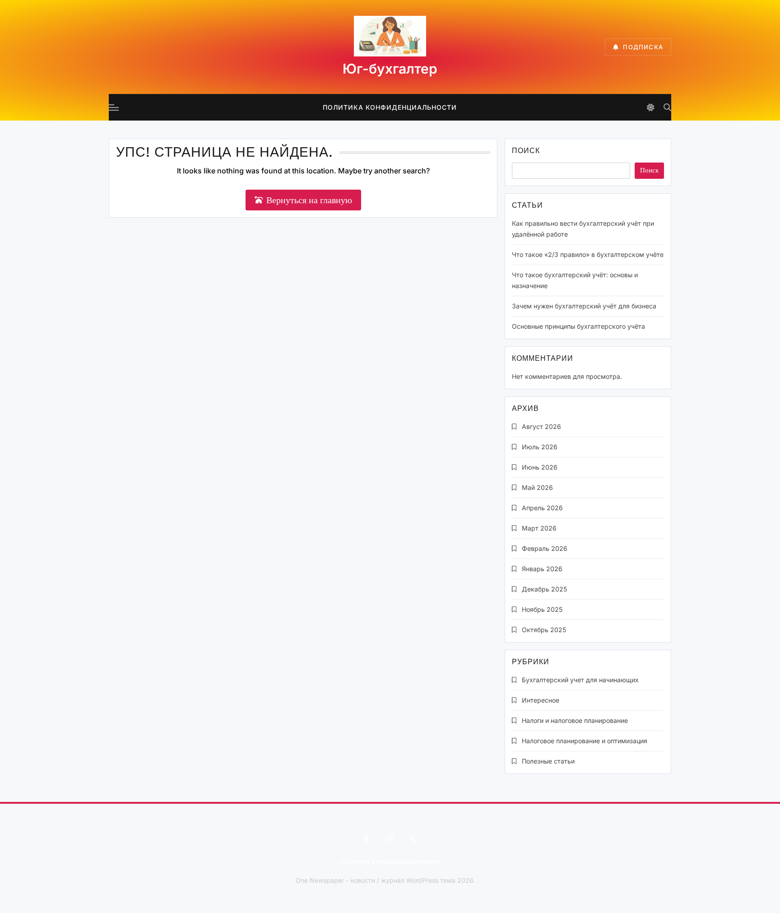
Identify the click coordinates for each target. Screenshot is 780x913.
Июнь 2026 (539, 467)
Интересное (540, 700)
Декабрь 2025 (544, 589)
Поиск (526, 151)
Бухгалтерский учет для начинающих (580, 680)
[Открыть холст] (114, 107)
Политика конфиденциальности (390, 107)
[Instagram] (390, 839)
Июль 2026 (539, 447)
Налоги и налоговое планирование (575, 720)
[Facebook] (366, 839)
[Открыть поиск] (667, 107)
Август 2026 (541, 426)
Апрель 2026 (542, 508)
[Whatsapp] (413, 839)
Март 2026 (539, 528)
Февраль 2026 (544, 548)
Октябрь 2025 (544, 630)
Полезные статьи (548, 761)
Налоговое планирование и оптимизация (584, 741)
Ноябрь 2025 (542, 609)
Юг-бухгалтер (390, 69)
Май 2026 (537, 487)
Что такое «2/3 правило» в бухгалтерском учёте (588, 254)
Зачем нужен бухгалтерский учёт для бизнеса (584, 306)
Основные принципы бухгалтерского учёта (578, 326)
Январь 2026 (542, 569)
